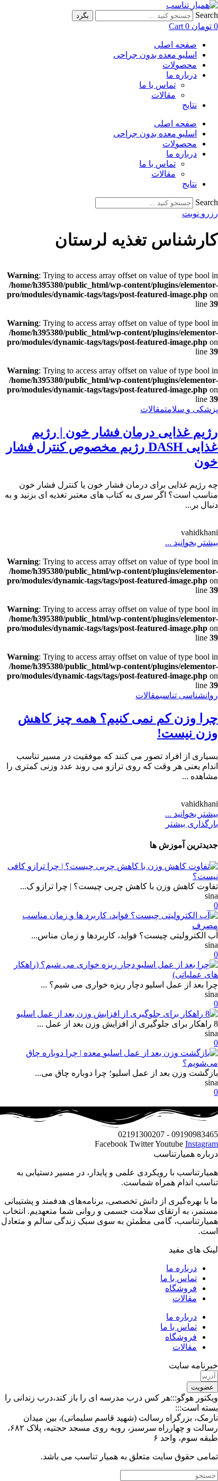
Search (206, 15)
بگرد (82, 16)
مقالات (163, 94)
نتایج (189, 104)
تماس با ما (157, 84)
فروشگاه (181, 1288)
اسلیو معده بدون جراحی (155, 54)
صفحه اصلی (175, 44)
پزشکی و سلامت (191, 409)
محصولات (179, 64)
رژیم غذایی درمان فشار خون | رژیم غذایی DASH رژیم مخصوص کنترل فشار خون (112, 447)
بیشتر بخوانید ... (191, 542)
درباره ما (181, 74)
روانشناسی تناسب (189, 695)
